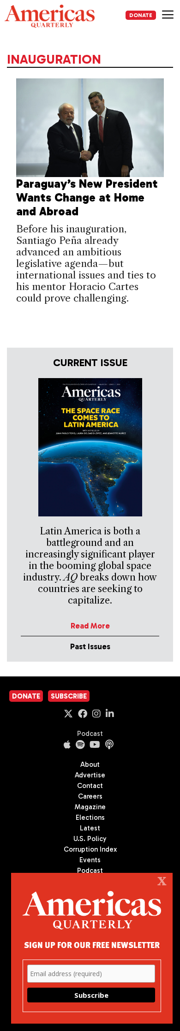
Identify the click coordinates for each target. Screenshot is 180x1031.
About (90, 764)
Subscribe (69, 696)
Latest (90, 828)
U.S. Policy (90, 839)
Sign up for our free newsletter (92, 944)
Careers (90, 796)
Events (90, 860)
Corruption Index (90, 849)
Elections (90, 817)
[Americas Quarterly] (50, 16)
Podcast (90, 733)
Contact (90, 786)
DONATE (140, 15)
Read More (90, 625)
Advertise (90, 775)
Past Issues (90, 646)
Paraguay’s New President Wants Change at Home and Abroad (87, 198)
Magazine (90, 807)
